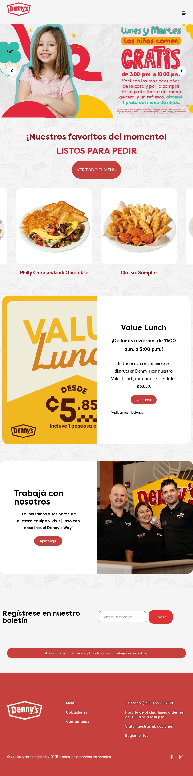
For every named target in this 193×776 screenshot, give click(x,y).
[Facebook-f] (172, 757)
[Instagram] (181, 757)
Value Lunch (143, 327)
